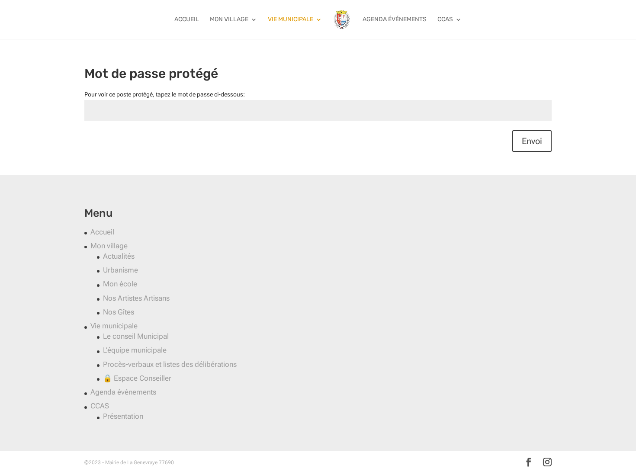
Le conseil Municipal (136, 336)
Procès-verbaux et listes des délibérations (170, 364)
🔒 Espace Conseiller (137, 378)
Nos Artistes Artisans (136, 298)
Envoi (532, 141)
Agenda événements (395, 19)
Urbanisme (120, 270)
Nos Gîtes (118, 312)
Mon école (120, 283)
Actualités (119, 256)
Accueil (186, 19)
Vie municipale (290, 19)
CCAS (445, 19)
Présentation (123, 416)
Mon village (229, 19)
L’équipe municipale (135, 350)
